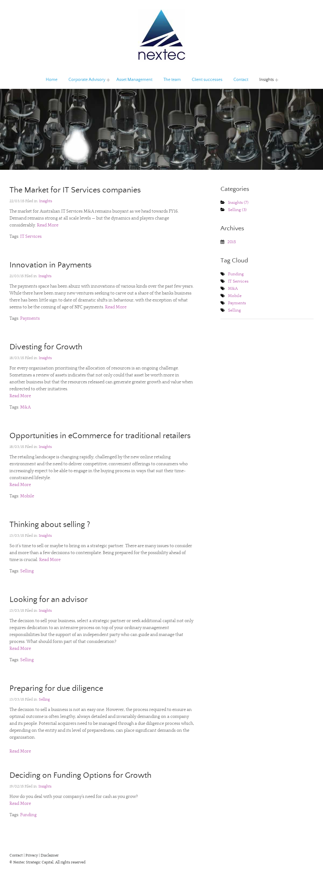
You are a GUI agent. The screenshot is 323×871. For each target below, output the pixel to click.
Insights (264, 79)
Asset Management (134, 79)
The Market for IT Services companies (75, 190)
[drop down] (108, 80)
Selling (27, 571)
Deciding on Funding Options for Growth (80, 775)
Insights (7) (238, 202)
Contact (240, 79)
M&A (25, 407)
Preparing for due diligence (56, 688)
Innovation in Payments (50, 265)
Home (51, 79)
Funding (28, 814)
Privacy (32, 855)
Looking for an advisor (48, 599)
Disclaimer (50, 855)
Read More (47, 225)
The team (172, 79)
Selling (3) (237, 210)
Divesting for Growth (45, 347)
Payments (30, 318)
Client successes (207, 79)
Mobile (27, 496)
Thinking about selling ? (49, 524)
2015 (231, 242)
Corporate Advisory (81, 79)
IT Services (31, 236)
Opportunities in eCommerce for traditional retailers (100, 435)
